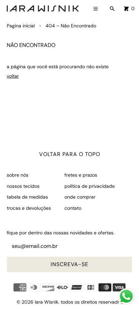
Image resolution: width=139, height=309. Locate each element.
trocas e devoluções (29, 208)
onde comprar (79, 197)
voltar (13, 76)
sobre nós (17, 175)
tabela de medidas (27, 197)
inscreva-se (69, 264)
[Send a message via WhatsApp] (126, 296)
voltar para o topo (69, 154)
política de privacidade (89, 186)
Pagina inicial (21, 26)
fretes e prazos (80, 175)
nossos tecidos (23, 186)
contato (72, 208)
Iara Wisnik (46, 302)
